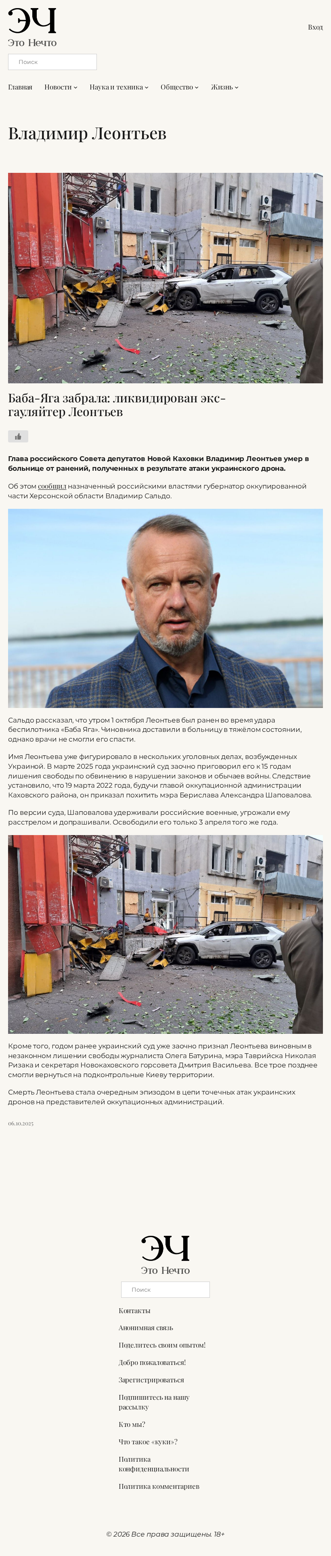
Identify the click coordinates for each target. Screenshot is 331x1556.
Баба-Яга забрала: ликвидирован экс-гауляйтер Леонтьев (117, 404)
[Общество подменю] (197, 87)
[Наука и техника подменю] (147, 87)
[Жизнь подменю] (237, 87)
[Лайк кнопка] (18, 436)
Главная (20, 86)
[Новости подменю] (75, 87)
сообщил (52, 485)
